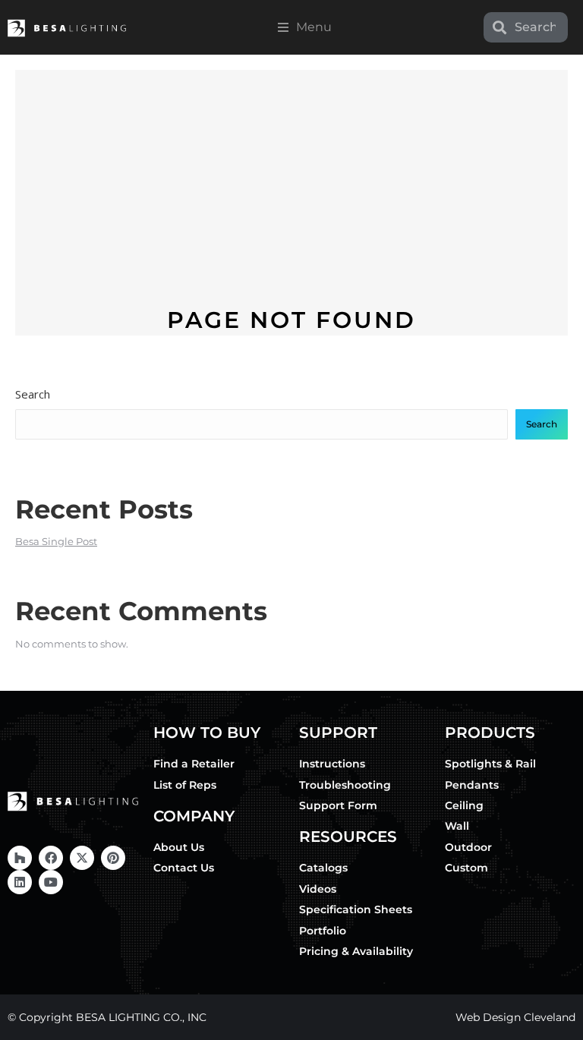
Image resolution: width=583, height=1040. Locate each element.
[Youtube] (51, 882)
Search (32, 394)
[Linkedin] (20, 882)
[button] (305, 27)
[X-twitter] (82, 858)
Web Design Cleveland (515, 1017)
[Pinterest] (113, 858)
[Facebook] (51, 858)
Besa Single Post (56, 541)
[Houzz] (20, 858)
